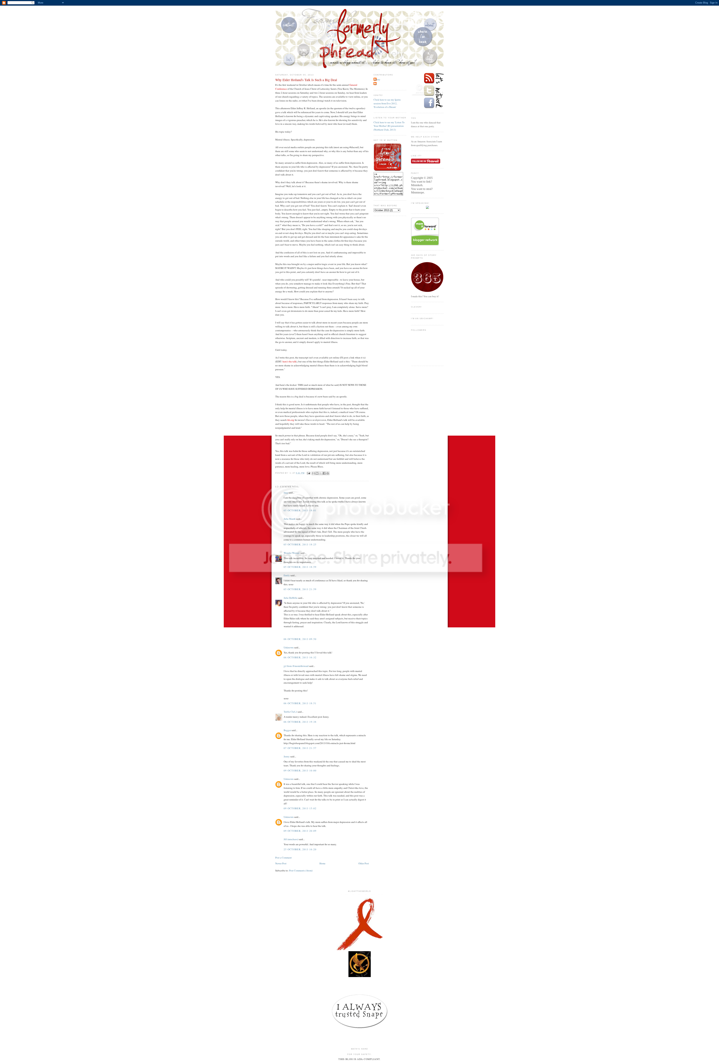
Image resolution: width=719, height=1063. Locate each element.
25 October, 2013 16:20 (300, 849)
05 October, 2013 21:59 (300, 589)
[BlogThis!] (317, 473)
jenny (377, 79)
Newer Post (280, 863)
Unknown (289, 647)
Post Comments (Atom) (301, 870)
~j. (375, 83)
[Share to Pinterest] (328, 473)
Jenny (287, 756)
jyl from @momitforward (296, 666)
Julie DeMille (291, 597)
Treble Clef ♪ (290, 711)
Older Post (363, 863)
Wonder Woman (292, 553)
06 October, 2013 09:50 (300, 639)
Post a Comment (283, 857)
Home (322, 863)
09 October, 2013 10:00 (300, 770)
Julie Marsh (289, 518)
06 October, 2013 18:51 (300, 703)
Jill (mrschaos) (291, 839)
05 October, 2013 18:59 (300, 567)
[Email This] (313, 473)
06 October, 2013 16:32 (300, 657)
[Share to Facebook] (324, 473)
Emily (287, 575)
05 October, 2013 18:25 (300, 544)
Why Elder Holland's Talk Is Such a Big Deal (306, 80)
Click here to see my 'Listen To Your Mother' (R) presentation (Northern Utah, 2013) (389, 126)
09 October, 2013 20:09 (300, 830)
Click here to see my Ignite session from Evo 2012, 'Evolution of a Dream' (387, 103)
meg (286, 492)
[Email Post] (308, 473)
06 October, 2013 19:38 (300, 721)
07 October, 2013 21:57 (300, 748)
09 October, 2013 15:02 (300, 808)
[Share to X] (320, 473)
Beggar (287, 730)
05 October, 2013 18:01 (300, 510)
